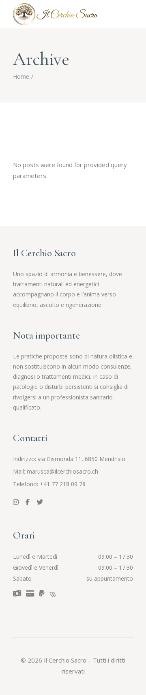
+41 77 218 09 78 (63, 484)
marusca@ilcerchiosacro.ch (62, 471)
